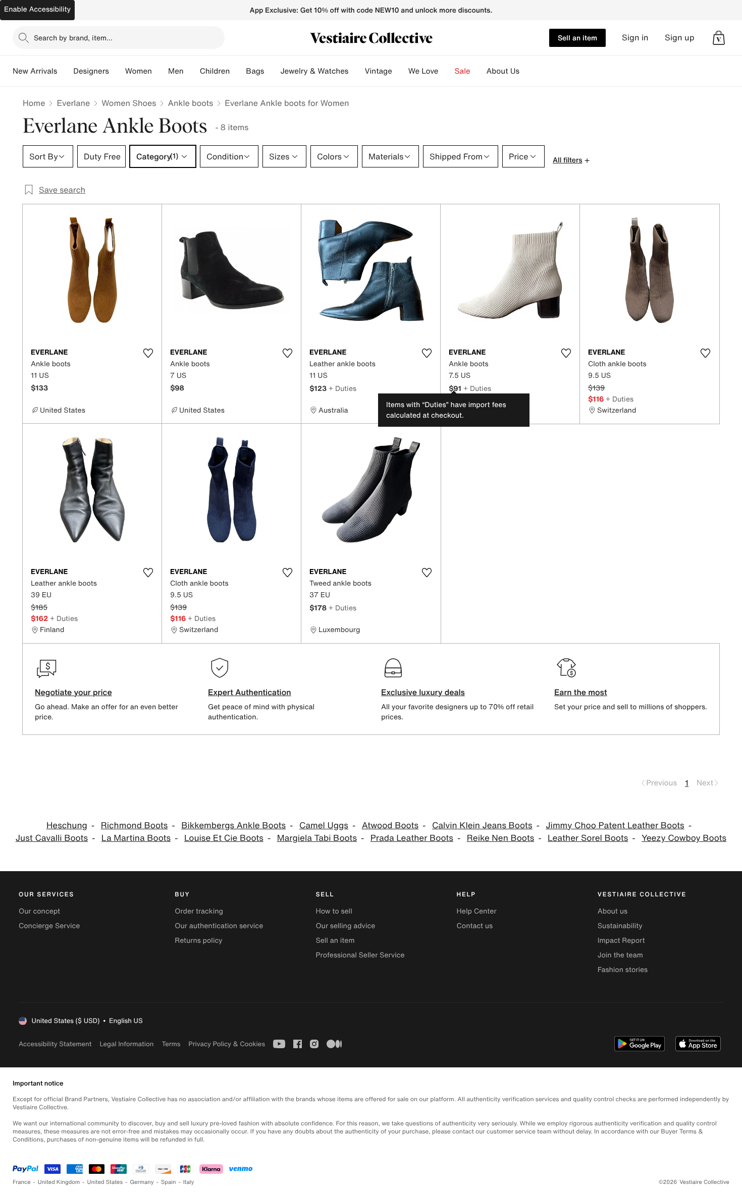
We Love (423, 71)
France (22, 1182)
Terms (171, 1044)
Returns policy (198, 940)
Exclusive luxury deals (423, 692)
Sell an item (577, 37)
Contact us (475, 926)
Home (34, 103)
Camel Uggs (323, 825)
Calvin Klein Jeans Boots (482, 825)
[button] (719, 38)
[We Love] (447, 71)
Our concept (39, 911)
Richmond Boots (134, 825)
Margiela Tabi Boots (317, 838)
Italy (188, 1182)
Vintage (378, 71)
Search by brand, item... (73, 37)
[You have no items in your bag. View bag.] (719, 38)
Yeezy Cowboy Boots (684, 838)
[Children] (238, 71)
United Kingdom (59, 1182)
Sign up (680, 37)
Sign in (635, 37)
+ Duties (342, 388)
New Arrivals (35, 71)
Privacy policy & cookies (226, 1044)
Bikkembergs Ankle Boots (233, 825)
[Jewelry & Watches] (356, 71)
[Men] (192, 71)
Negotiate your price (73, 692)
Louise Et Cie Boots (223, 838)
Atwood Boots (390, 825)
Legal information (126, 1044)
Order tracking (199, 911)
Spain (168, 1182)
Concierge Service (49, 926)
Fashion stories (623, 969)
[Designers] (117, 71)
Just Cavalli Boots (52, 838)
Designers (91, 71)
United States (105, 1182)
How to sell (333, 911)
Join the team (620, 955)
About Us (503, 71)
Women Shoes (128, 103)
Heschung (66, 825)
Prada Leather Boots (411, 838)
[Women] (160, 71)
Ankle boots (190, 103)
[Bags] (272, 71)
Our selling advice (345, 926)
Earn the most (580, 692)
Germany (142, 1182)
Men (176, 71)
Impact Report (621, 940)
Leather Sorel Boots (588, 838)
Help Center (477, 911)
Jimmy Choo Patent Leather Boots (615, 825)
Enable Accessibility (37, 9)
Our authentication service (219, 926)
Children (215, 71)
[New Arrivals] (65, 71)
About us (612, 911)
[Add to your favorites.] (148, 353)
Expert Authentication (249, 692)
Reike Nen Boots (501, 838)
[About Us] (527, 71)
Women (138, 71)
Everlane (73, 103)
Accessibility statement (55, 1044)
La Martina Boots (136, 838)
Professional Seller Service (359, 955)
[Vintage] (400, 71)
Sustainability (620, 926)
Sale (462, 71)
